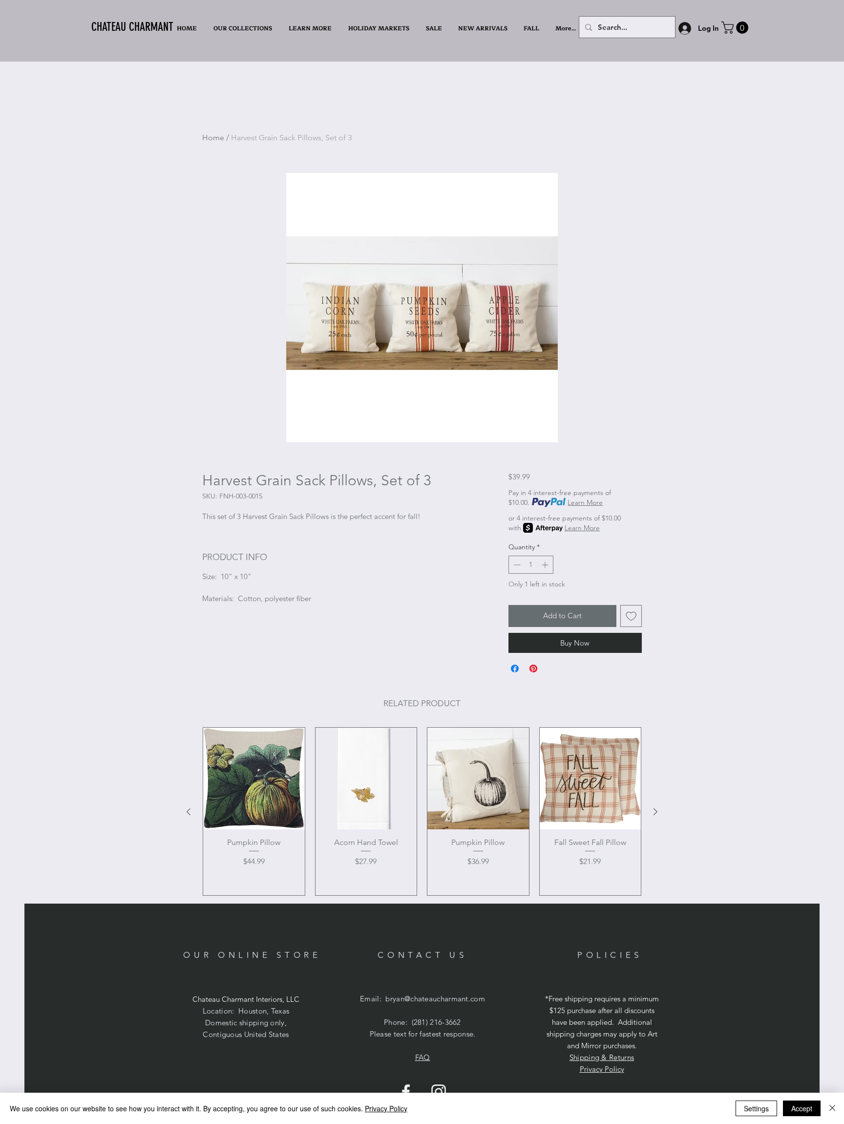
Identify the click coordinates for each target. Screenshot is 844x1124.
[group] (422, 811)
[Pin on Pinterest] (533, 668)
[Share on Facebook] (515, 668)
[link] (736, 28)
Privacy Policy (602, 1069)
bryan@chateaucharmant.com (435, 998)
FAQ (422, 1057)
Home (213, 137)
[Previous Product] (188, 812)
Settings (756, 1108)
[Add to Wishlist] (631, 616)
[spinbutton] (531, 564)
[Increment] (546, 564)
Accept (801, 1108)
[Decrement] (516, 564)
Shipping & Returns (602, 1057)
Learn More (585, 502)
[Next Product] (655, 812)
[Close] (832, 1108)
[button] (311, 28)
